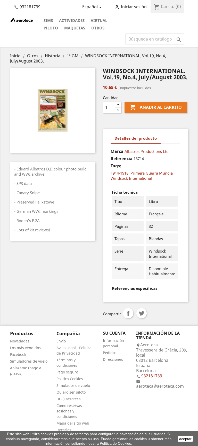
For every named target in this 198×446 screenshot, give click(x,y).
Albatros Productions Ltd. (147, 151)
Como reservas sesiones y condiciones (69, 411)
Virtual (99, 20)
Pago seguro (67, 372)
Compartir (128, 313)
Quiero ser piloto (71, 392)
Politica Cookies (69, 378)
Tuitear (141, 313)
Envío (61, 341)
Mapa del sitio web (72, 423)
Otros (97, 27)
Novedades (19, 341)
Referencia (122, 158)
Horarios (63, 429)
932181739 (30, 7)
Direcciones (113, 359)
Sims (48, 20)
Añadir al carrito (156, 107)
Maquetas (74, 27)
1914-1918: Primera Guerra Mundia (142, 173)
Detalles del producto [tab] (135, 138)
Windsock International (131, 178)
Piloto (51, 27)
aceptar (185, 439)
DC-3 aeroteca (68, 398)
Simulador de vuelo (73, 385)
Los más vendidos (25, 347)
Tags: (116, 165)
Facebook (18, 354)
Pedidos (110, 352)
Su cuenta (114, 333)
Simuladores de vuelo (28, 361)
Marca (117, 151)
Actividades (72, 20)
